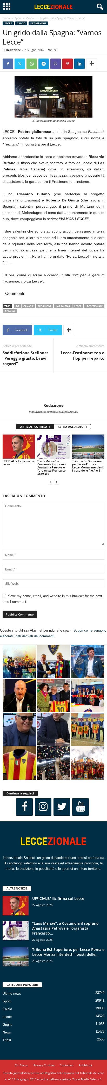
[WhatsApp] (31, 64)
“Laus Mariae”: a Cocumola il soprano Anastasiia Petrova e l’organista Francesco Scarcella (51, 467)
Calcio (30, 18)
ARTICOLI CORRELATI (35, 427)
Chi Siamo (21, 1065)
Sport (18, 18)
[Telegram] (43, 64)
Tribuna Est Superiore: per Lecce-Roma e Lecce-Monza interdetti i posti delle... (68, 952)
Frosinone (44, 306)
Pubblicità (85, 1065)
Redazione (13, 50)
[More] (91, 64)
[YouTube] (80, 807)
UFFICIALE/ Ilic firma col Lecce (19, 462)
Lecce (7, 1017)
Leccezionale (94, 306)
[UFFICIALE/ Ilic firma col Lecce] (19, 447)
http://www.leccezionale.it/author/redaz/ (53, 411)
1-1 (17, 306)
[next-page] (56, 482)
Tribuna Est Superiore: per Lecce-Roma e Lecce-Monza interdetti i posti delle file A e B (87, 465)
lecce (77, 306)
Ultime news (38, 23)
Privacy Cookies (44, 1065)
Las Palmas (63, 306)
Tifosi (7, 1040)
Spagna (10, 311)
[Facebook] (8, 64)
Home (6, 18)
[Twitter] (20, 64)
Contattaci (66, 1065)
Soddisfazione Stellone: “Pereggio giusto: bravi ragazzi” (25, 358)
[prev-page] (50, 482)
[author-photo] (53, 387)
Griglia (7, 1024)
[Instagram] (43, 807)
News (7, 1032)
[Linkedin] (79, 64)
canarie (28, 306)
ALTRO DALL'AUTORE (72, 427)
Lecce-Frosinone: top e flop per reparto (82, 355)
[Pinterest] (67, 64)
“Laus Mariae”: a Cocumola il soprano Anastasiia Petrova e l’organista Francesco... (65, 928)
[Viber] (55, 64)
